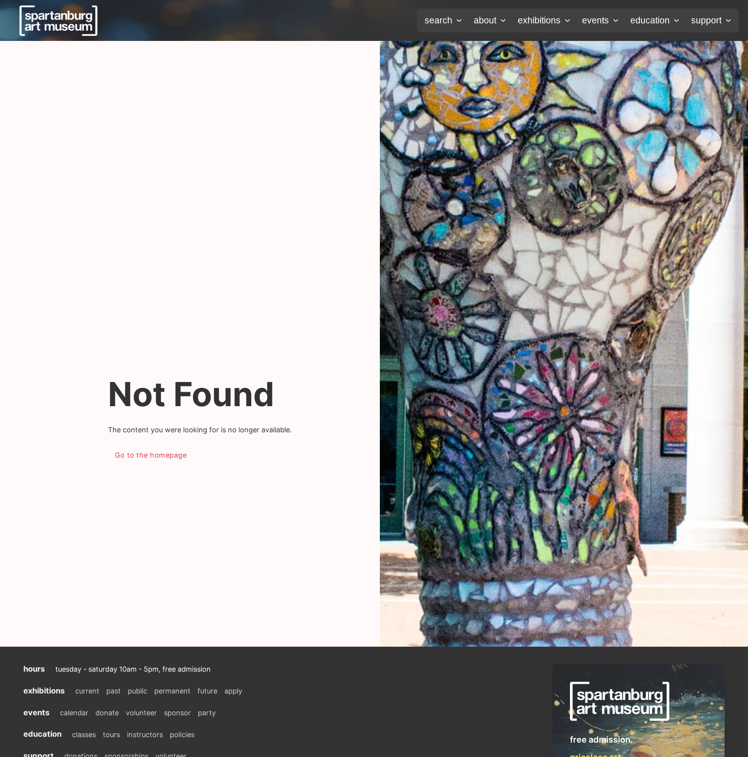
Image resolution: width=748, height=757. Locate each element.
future (207, 691)
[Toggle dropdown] (459, 20)
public (137, 691)
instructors (145, 734)
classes (84, 734)
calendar (74, 713)
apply (233, 691)
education (650, 20)
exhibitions (539, 20)
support (706, 20)
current (87, 691)
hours (34, 669)
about (485, 20)
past (113, 691)
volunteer (141, 713)
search (438, 20)
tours (111, 734)
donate (107, 713)
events (595, 20)
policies (182, 734)
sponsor (177, 713)
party (207, 713)
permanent (172, 691)
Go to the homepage (151, 455)
